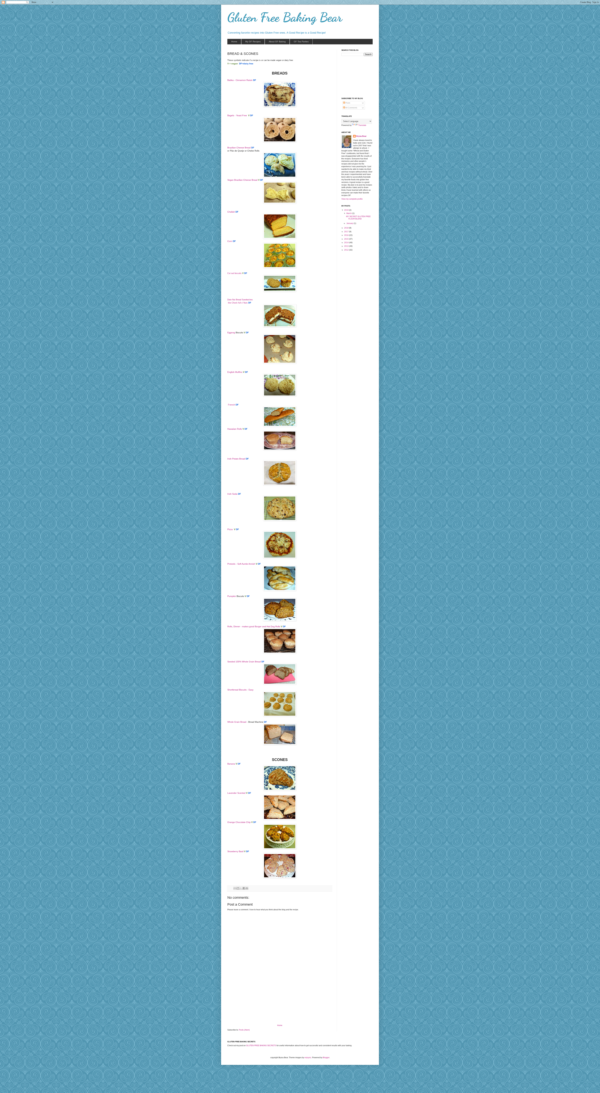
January (350, 223)
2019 (346, 210)
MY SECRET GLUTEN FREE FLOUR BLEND (358, 217)
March (349, 213)
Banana (231, 764)
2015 (346, 239)
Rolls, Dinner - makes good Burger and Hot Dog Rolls (253, 626)
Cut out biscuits (234, 273)
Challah (231, 212)
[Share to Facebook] (243, 888)
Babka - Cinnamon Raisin (239, 80)
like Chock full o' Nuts (237, 303)
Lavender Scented (236, 793)
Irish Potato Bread (236, 458)
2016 (346, 235)
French (231, 404)
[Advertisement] (279, 1000)
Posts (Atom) (244, 1030)
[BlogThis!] (238, 888)
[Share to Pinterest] (246, 888)
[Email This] (235, 888)
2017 (346, 232)
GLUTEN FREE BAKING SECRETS (261, 1045)
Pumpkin (231, 596)
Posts (347, 103)
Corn (229, 241)
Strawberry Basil (235, 851)
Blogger (326, 1057)
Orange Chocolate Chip (239, 822)
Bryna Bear (361, 136)
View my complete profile (352, 199)
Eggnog (231, 332)
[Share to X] (240, 888)
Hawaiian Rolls (234, 429)
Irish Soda (232, 494)
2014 (346, 242)
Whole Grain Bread (236, 722)
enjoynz (308, 1057)
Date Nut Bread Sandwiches (240, 299)
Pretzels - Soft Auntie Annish (241, 564)
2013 (346, 246)
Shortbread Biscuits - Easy (240, 689)
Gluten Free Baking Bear (284, 17)
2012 (346, 250)
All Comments (351, 108)
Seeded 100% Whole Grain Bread (244, 661)
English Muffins (234, 372)
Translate (362, 125)
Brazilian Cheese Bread (239, 147)
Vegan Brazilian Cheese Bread (242, 180)
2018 (346, 228)
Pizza (230, 529)
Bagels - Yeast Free (237, 115)
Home (279, 1025)
